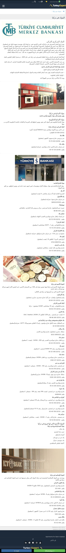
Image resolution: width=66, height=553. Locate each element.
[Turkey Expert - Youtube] (40, 542)
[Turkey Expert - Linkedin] (25, 542)
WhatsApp (49, 551)
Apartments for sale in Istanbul (55, 536)
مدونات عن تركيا (57, 11)
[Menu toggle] (3, 6)
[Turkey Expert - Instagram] (36, 542)
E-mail (16, 551)
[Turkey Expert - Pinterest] (29, 542)
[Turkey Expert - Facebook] (33, 542)
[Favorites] (46, 1)
